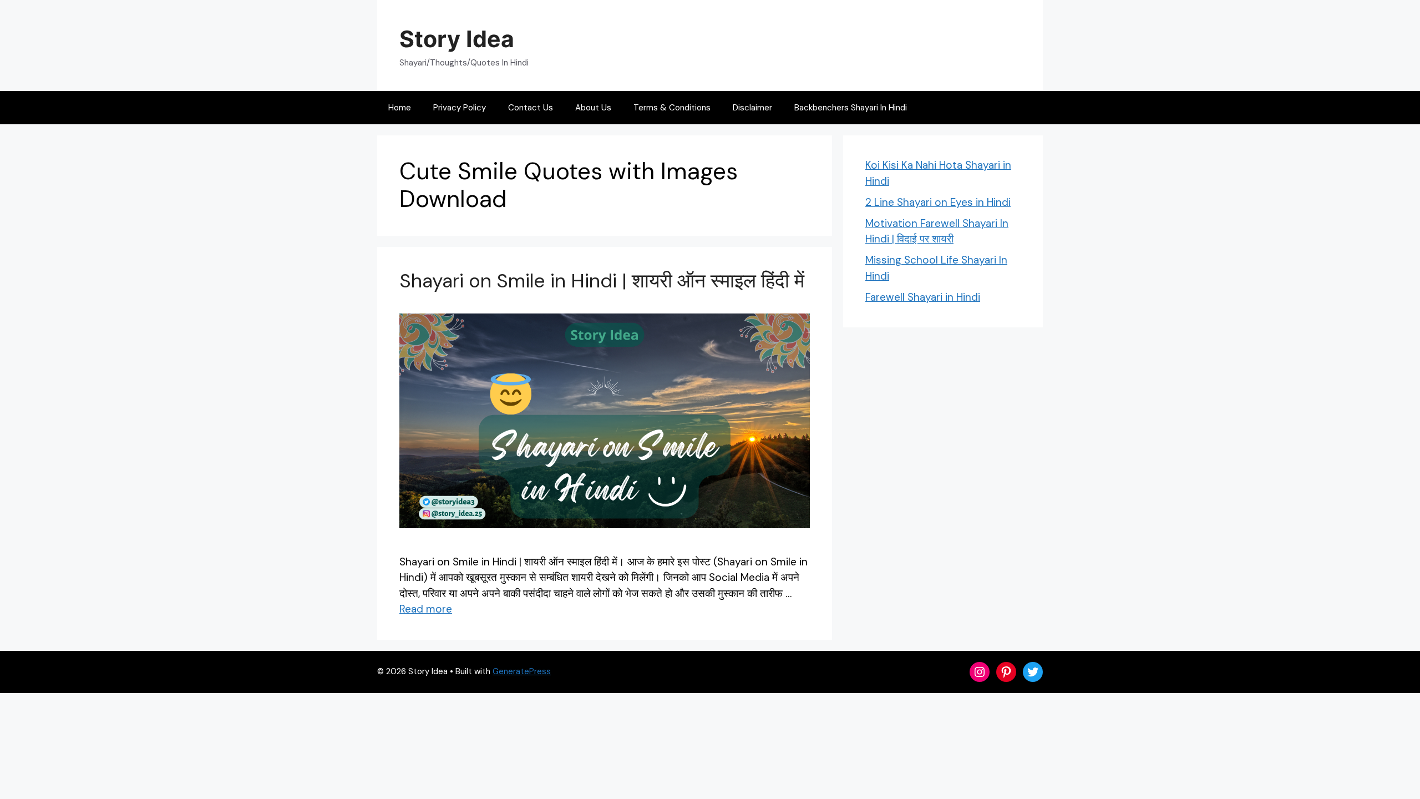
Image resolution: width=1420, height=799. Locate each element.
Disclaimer (752, 107)
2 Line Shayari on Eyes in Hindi (938, 202)
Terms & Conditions (672, 107)
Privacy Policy (459, 107)
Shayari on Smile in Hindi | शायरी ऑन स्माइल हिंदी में (601, 281)
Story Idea (456, 39)
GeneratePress (522, 671)
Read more (425, 609)
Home (399, 107)
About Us (593, 107)
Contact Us (530, 107)
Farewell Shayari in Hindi (922, 297)
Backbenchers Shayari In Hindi (850, 107)
